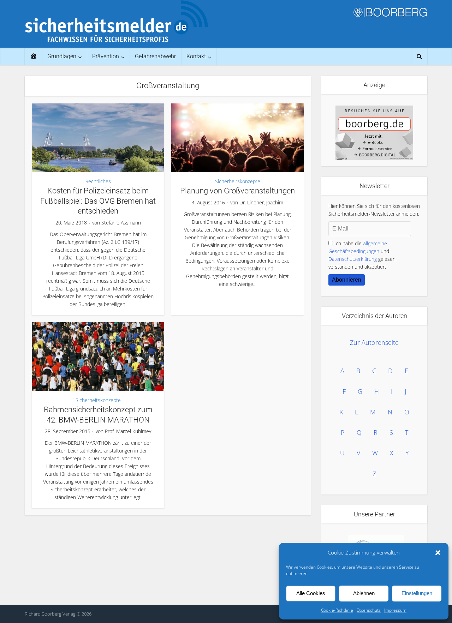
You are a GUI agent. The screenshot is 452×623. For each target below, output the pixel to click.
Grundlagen (61, 56)
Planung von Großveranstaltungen (237, 190)
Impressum (395, 610)
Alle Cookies (310, 593)
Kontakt (196, 56)
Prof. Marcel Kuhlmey (128, 431)
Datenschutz (369, 610)
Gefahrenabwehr (155, 56)
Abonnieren (346, 280)
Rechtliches (98, 181)
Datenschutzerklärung (352, 259)
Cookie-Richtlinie (337, 610)
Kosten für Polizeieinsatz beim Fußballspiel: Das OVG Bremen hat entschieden (98, 200)
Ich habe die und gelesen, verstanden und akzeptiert (362, 255)
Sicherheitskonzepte (237, 181)
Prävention (105, 56)
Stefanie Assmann (121, 223)
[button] (437, 552)
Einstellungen (417, 593)
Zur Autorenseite (374, 342)
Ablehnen (364, 593)
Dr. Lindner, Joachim (261, 202)
